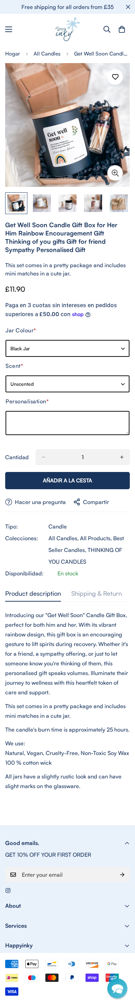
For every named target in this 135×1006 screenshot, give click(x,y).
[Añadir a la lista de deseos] (115, 77)
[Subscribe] (122, 874)
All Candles (47, 53)
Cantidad (17, 457)
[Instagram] (8, 890)
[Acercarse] (115, 173)
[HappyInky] (67, 29)
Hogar (12, 53)
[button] (117, 988)
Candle (57, 526)
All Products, (96, 538)
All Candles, (63, 538)
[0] (122, 29)
